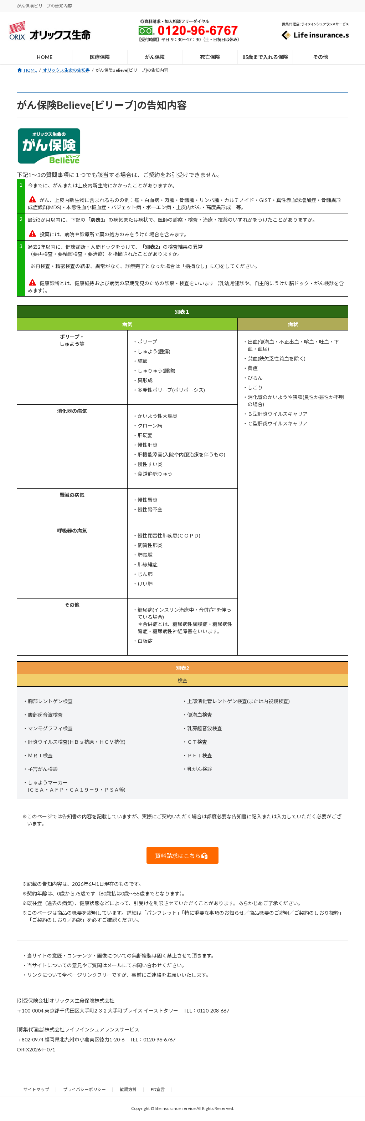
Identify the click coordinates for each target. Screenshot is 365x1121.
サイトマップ (36, 1089)
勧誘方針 (128, 1089)
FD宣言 (158, 1089)
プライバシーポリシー (84, 1089)
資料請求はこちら (178, 855)
